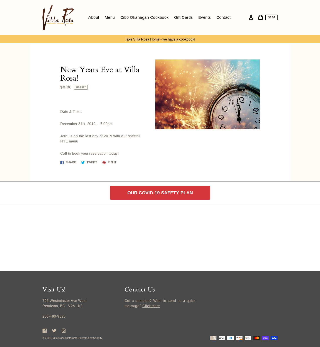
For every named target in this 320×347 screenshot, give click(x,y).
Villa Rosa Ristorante (64, 338)
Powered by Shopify (90, 338)
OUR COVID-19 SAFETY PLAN (160, 192)
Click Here (151, 306)
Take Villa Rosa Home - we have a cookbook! (160, 39)
